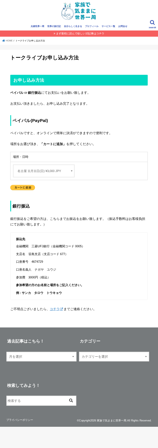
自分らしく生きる (73, 26)
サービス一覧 (108, 26)
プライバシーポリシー (19, 420)
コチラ (55, 309)
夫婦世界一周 (37, 26)
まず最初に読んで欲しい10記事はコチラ (80, 33)
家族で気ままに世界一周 (111, 420)
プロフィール (92, 26)
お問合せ (122, 26)
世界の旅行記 (54, 26)
